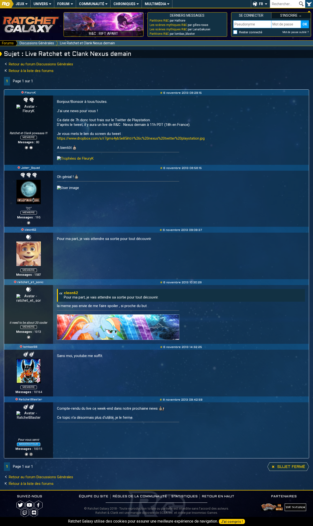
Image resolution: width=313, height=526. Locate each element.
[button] (260, 4)
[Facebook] (31, 453)
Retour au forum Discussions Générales (40, 64)
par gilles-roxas (179, 25)
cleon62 (30, 229)
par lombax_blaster (172, 34)
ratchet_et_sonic (30, 282)
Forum (63, 4)
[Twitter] (26, 147)
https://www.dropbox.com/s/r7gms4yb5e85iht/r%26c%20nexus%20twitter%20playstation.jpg (131, 138)
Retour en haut (218, 496)
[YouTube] (31, 147)
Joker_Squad (30, 168)
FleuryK (30, 92)
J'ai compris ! (232, 522)
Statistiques (184, 496)
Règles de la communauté (139, 496)
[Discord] (34, 512)
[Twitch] (25, 512)
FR (261, 4)
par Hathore (167, 20)
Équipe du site (93, 496)
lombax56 (30, 347)
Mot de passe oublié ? (295, 32)
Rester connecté (250, 32)
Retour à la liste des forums (31, 71)
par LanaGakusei (180, 29)
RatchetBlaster (30, 399)
